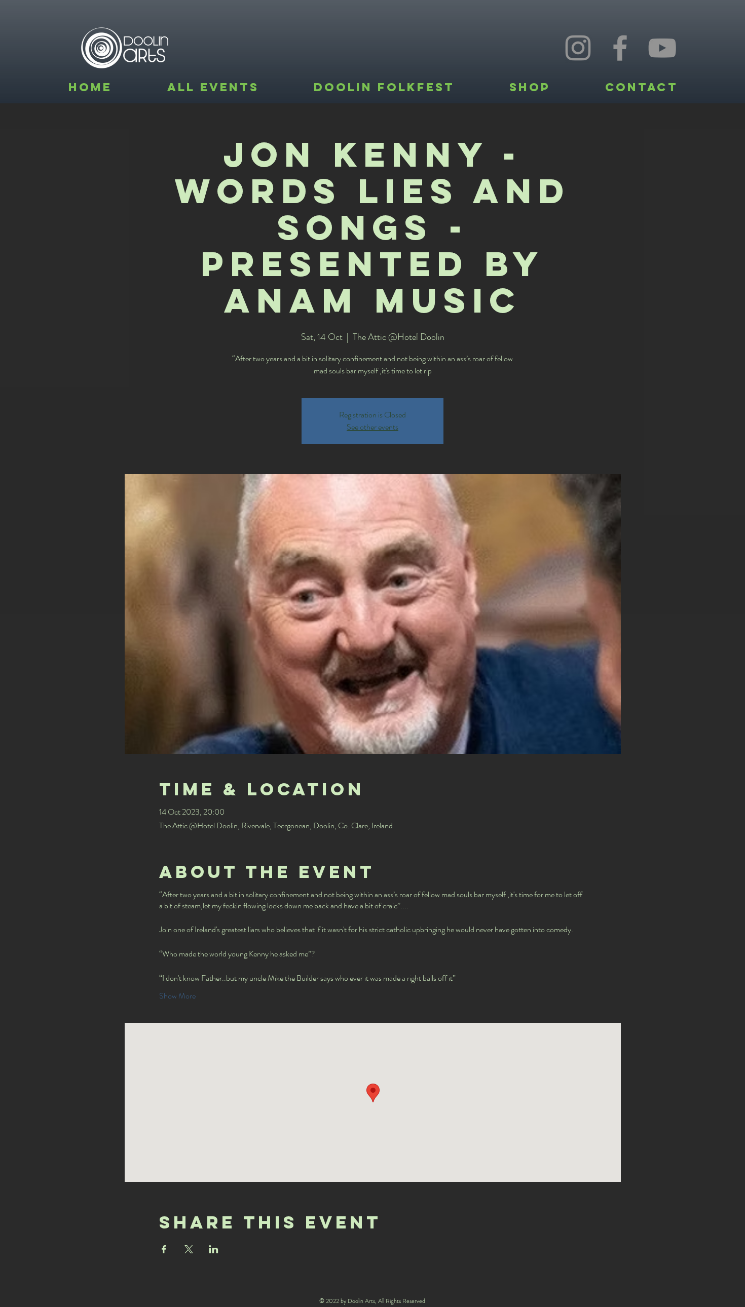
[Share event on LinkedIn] (213, 1249)
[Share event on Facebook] (164, 1249)
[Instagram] (578, 48)
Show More (177, 996)
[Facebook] (620, 48)
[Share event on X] (189, 1249)
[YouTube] (662, 48)
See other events (372, 427)
